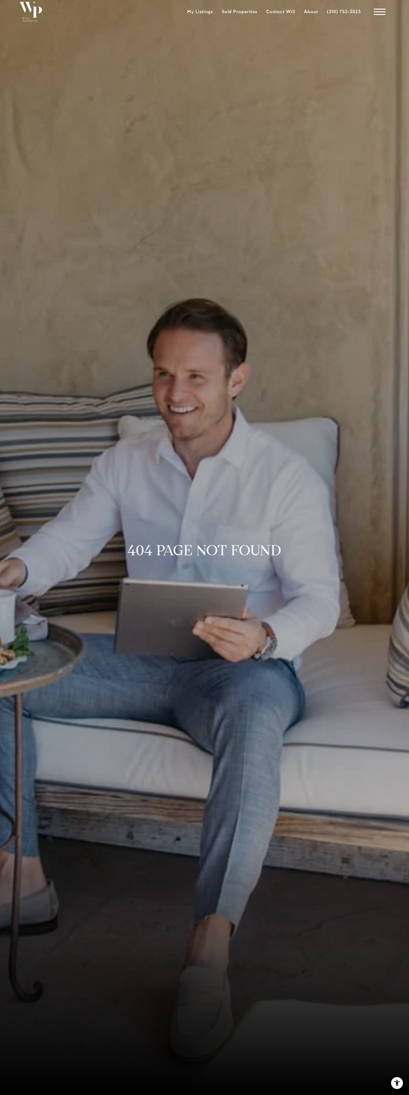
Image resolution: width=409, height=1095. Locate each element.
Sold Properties (239, 11)
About (311, 11)
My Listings (200, 11)
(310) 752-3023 (344, 11)
